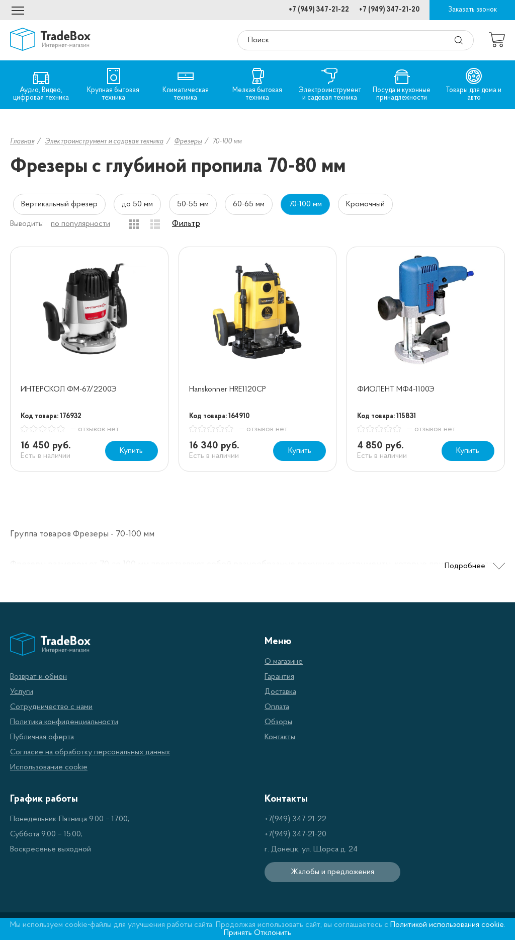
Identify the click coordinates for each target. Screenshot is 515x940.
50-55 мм (193, 204)
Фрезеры (188, 141)
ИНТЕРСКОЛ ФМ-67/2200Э (69, 389)
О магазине (284, 662)
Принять (238, 933)
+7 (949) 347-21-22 (319, 10)
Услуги (21, 692)
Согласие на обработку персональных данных (90, 752)
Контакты (280, 737)
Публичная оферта (42, 737)
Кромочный (365, 204)
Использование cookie (49, 767)
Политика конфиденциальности (64, 722)
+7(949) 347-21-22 (295, 819)
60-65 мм (249, 204)
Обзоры (278, 722)
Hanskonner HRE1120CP (227, 389)
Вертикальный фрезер (59, 204)
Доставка (280, 692)
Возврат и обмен (38, 677)
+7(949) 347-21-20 (295, 834)
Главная (22, 141)
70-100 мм (305, 204)
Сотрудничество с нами (51, 707)
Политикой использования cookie (447, 925)
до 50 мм (137, 204)
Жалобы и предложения (332, 872)
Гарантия (279, 677)
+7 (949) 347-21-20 (389, 10)
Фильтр (186, 223)
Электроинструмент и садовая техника (104, 141)
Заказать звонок (472, 10)
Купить (131, 451)
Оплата (277, 707)
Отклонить (272, 933)
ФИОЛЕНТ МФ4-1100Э (396, 389)
